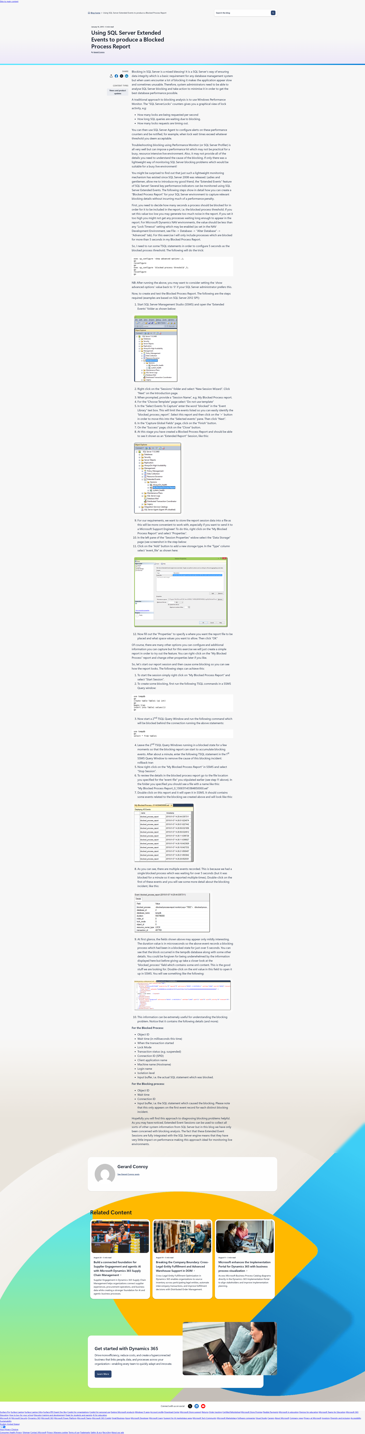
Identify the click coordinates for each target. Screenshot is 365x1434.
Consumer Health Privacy (11, 1432)
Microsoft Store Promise (251, 1412)
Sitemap (26, 1432)
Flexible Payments (270, 1412)
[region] (182, 266)
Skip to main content (9, 1)
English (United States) (10, 1424)
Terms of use (74, 1432)
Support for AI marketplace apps (178, 1418)
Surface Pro (5, 1412)
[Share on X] (121, 76)
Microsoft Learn (156, 1418)
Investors (326, 1418)
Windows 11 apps (142, 1412)
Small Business (118, 1418)
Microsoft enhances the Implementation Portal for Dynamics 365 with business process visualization (244, 1266)
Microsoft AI (5, 1418)
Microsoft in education (289, 1412)
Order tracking (215, 1412)
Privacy (50, 1432)
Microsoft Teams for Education (332, 1412)
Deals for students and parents (78, 1415)
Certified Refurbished (231, 1412)
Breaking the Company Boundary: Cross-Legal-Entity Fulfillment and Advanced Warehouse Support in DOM (182, 1266)
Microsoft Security (19, 1418)
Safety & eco (96, 1432)
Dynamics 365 (34, 1418)
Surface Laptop (17, 1412)
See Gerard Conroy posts (128, 1174)
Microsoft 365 (47, 1418)
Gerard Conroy (99, 52)
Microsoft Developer (140, 1418)
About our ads (117, 1432)
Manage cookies (61, 1432)
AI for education (100, 1415)
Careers (271, 1418)
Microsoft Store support (190, 1412)
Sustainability (6, 1421)
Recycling (107, 1432)
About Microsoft (282, 1418)
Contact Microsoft (38, 1432)
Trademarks (85, 1432)
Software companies (246, 1418)
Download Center (172, 1412)
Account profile (157, 1412)
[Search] (273, 13)
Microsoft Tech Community (204, 1418)
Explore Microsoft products (122, 1412)
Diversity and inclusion (340, 1418)
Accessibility (356, 1418)
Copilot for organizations (78, 1412)
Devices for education (308, 1412)
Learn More (103, 1374)
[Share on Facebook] (116, 76)
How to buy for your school (21, 1415)
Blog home (95, 13)
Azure (127, 1418)
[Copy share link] (111, 76)
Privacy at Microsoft (312, 1418)
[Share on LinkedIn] (126, 76)
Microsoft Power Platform (65, 1418)
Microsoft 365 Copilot (101, 1418)
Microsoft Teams (84, 1418)
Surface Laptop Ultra (34, 1412)
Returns (205, 1412)
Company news (296, 1418)
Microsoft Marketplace (227, 1418)
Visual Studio (261, 1418)
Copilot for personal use (99, 1412)
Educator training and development (49, 1415)
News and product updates (118, 92)
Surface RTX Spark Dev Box (55, 1412)
